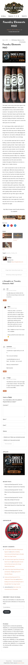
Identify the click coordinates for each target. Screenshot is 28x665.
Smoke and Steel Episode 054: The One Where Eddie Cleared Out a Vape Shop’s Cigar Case (15, 505)
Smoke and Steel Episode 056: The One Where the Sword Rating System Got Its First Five (14, 492)
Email (4, 425)
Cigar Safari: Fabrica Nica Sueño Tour (14, 270)
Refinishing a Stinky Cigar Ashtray (13, 274)
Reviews (15, 40)
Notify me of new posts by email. (12, 440)
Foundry (4, 239)
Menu (4, 16)
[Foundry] (7, 235)
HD (12, 40)
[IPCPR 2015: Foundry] (18, 235)
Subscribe (7, 612)
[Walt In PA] (14, 531)
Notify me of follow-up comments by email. (14, 437)
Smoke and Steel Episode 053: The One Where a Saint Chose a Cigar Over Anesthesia (15, 511)
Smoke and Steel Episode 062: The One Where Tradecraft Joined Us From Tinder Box (15, 485)
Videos (19, 40)
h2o (16, 253)
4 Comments (22, 42)
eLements (8, 253)
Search (23, 16)
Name (5, 419)
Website (5, 431)
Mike (23, 40)
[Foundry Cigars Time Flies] (7, 244)
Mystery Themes (20, 662)
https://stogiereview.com (17, 262)
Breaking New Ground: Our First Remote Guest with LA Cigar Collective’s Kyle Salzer (14, 564)
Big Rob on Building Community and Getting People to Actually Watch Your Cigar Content (14, 554)
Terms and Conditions (17, 661)
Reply (5, 300)
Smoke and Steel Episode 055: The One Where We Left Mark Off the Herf (13, 498)
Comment (5, 405)
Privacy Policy (8, 661)
